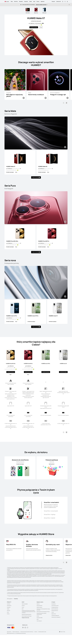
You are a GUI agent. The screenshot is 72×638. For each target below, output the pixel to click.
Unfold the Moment (36, 21)
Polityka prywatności (55, 610)
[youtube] (25, 628)
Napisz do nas (54, 613)
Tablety (8, 608)
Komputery (8, 607)
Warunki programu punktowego (26, 616)
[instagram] (27, 628)
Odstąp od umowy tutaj (25, 617)
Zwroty (23, 607)
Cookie (53, 612)
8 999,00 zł (39, 23)
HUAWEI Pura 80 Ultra (12, 241)
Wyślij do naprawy (39, 607)
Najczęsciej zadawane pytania (26, 614)
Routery (8, 613)
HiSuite (38, 616)
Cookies (35, 631)
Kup (41, 27)
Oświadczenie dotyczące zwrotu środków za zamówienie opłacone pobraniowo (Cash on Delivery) (28, 611)
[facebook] (23, 628)
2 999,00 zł (17, 318)
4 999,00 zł (49, 243)
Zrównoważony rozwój (55, 605)
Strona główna (9, 598)
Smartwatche (9, 605)
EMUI (22, 608)
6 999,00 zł (17, 243)
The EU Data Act (39, 620)
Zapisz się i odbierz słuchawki (41, 4)
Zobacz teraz (68, 555)
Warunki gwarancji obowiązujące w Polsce (43, 611)
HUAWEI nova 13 (53, 316)
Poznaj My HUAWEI (39, 617)
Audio (8, 612)
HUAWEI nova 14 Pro (11, 316)
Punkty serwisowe (39, 605)
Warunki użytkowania (55, 608)
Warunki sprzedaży (25, 603)
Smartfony (8, 603)
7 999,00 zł (49, 168)
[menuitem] (13, 603)
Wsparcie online (49, 555)
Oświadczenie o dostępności (56, 617)
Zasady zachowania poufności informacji (26, 631)
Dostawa (23, 605)
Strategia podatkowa (55, 607)
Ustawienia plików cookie (42, 631)
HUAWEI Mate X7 (36, 18)
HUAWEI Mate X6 (42, 166)
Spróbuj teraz (51, 464)
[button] (62, 1)
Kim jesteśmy (54, 603)
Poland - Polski (63, 631)
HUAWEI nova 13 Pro (33, 316)
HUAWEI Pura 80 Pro (43, 241)
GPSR (37, 619)
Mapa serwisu (9, 631)
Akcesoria (8, 610)
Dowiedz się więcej (33, 27)
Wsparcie (38, 603)
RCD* (36, 23)
